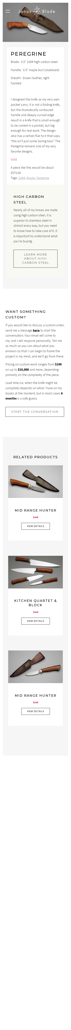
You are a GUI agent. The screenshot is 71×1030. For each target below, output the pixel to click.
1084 (21, 178)
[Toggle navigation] (7, 12)
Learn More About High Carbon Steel (35, 258)
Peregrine (42, 178)
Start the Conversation (34, 411)
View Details (35, 526)
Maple (30, 178)
